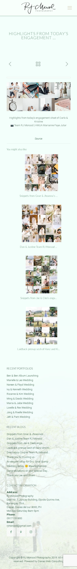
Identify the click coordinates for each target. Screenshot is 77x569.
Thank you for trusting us (21, 457)
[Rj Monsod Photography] (38, 8)
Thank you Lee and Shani (21, 475)
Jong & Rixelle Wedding (20, 412)
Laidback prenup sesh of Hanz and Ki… (38, 349)
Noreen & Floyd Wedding (20, 384)
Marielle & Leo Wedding (20, 380)
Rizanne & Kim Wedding (20, 393)
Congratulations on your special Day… (28, 470)
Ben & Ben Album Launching (22, 375)
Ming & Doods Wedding (20, 398)
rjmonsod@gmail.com (19, 525)
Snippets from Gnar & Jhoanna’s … (39, 195)
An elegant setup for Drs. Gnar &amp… (28, 461)
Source (38, 138)
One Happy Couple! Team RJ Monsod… (28, 452)
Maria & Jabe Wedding (20, 403)
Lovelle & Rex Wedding (19, 407)
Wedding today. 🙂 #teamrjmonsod (26, 466)
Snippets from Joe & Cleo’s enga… (38, 298)
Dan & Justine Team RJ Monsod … (38, 246)
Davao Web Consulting (51, 561)
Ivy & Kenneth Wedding (19, 389)
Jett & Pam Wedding (18, 416)
